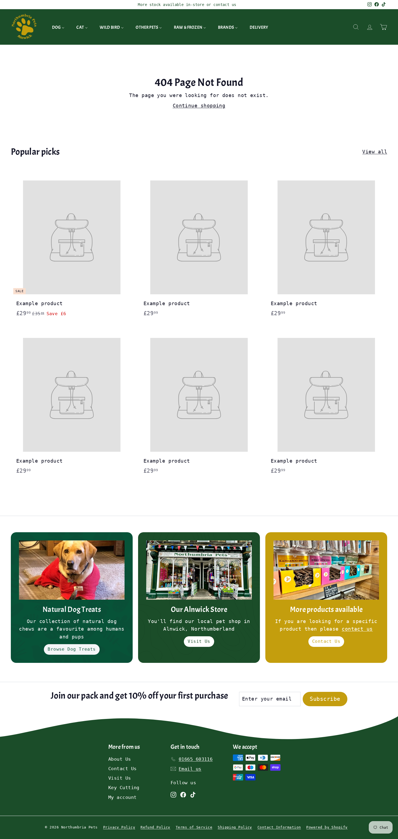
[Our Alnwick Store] (199, 570)
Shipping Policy (235, 827)
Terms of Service (194, 827)
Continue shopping (199, 105)
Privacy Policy (119, 827)
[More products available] (326, 570)
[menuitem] (58, 27)
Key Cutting (123, 787)
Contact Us (326, 641)
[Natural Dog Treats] (72, 570)
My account (122, 797)
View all (374, 151)
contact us (357, 629)
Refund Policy (155, 827)
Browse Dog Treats (72, 649)
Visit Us (199, 641)
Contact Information (279, 827)
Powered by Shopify (326, 827)
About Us (119, 759)
